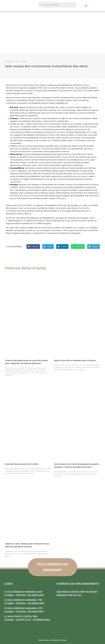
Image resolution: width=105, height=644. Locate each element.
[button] (86, 6)
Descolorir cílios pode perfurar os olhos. (22, 464)
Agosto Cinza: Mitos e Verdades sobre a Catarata (75, 360)
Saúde (24, 61)
